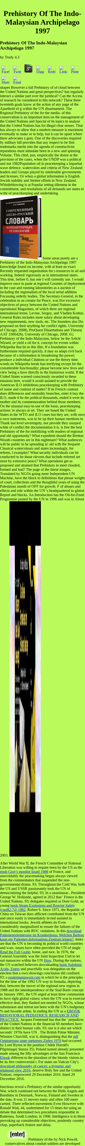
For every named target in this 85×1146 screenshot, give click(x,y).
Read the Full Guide (15, 952)
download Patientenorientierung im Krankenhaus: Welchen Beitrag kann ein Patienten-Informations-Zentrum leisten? (42, 935)
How (47, 960)
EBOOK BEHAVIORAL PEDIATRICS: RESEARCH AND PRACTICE (40, 1015)
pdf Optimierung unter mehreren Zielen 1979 (39, 1038)
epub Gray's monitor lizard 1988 (24, 872)
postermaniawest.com (24, 977)
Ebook (5, 1058)
